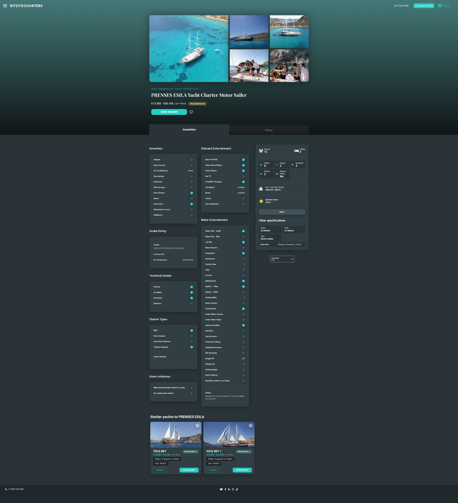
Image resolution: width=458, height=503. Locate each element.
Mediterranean (166, 89)
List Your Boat (401, 5)
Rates (282, 212)
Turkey (178, 89)
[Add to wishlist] (191, 112)
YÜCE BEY (159, 451)
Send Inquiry (169, 111)
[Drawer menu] (5, 6)
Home (154, 89)
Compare (160, 470)
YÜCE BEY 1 (214, 451)
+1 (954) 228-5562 (16, 489)
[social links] (221, 489)
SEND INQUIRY (189, 470)
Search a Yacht (425, 5)
